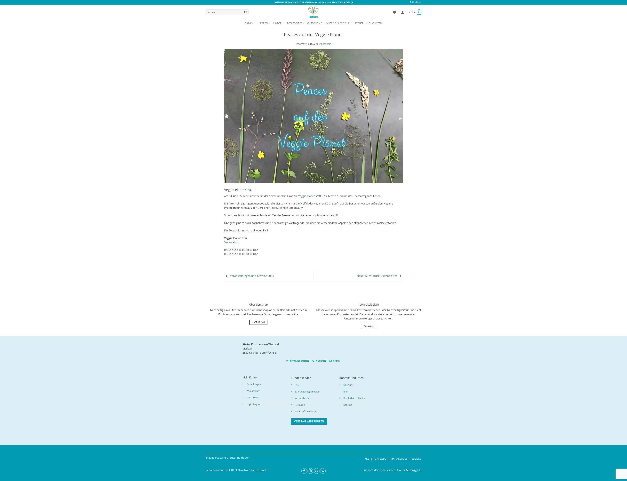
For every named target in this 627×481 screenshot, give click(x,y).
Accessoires (294, 23)
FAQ (297, 384)
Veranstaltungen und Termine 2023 (251, 276)
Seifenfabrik (231, 242)
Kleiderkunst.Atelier (354, 398)
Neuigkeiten (374, 23)
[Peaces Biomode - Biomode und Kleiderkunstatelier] (313, 12)
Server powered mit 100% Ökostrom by (230, 470)
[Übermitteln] (245, 12)
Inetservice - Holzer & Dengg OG (401, 470)
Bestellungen (254, 384)
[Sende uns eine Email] (417, 2)
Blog (345, 391)
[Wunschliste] (394, 12)
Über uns (348, 384)
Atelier (359, 23)
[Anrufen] (420, 2)
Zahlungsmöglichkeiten (307, 391)
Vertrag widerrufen (309, 421)
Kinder (277, 23)
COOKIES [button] (416, 458)
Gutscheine (314, 23)
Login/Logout (254, 404)
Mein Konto (253, 397)
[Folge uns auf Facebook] (410, 2)
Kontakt (347, 404)
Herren (263, 23)
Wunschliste (253, 390)
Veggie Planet (306, 196)
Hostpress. (261, 470)
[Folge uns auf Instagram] (413, 2)
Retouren (300, 404)
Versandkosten (303, 398)
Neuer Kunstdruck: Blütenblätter (377, 276)
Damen (249, 23)
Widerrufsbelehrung (306, 411)
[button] (402, 12)
